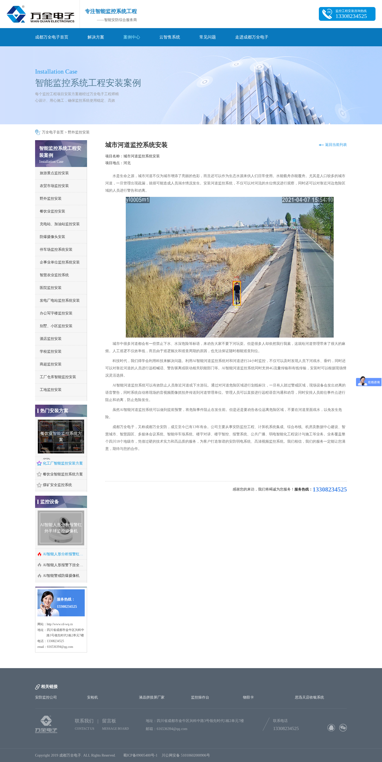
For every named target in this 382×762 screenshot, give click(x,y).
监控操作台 (200, 709)
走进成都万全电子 (251, 37)
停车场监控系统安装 (56, 249)
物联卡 (248, 709)
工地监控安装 (51, 390)
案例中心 (131, 37)
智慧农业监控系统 (54, 275)
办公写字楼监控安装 (56, 313)
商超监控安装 (51, 364)
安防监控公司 (46, 709)
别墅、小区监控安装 (56, 326)
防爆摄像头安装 (52, 237)
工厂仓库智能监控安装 (58, 377)
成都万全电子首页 (51, 37)
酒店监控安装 (51, 339)
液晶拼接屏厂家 (151, 709)
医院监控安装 (51, 288)
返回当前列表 (336, 145)
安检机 (92, 709)
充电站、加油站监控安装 (60, 224)
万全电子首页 (53, 132)
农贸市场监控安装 (54, 186)
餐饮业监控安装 (52, 211)
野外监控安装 (79, 132)
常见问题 (207, 37)
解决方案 (96, 37)
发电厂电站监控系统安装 (60, 300)
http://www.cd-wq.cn (60, 636)
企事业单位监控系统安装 (60, 262)
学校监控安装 (51, 351)
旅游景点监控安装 (54, 173)
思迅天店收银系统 (309, 709)
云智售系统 (169, 37)
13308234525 (330, 489)
